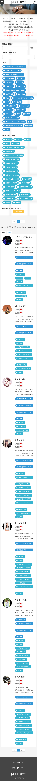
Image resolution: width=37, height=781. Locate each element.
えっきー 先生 (20, 600)
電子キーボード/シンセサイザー (14, 74)
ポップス (19, 139)
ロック (7, 143)
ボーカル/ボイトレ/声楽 (12, 118)
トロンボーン (21, 86)
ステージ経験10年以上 (26, 199)
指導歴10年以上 (25, 195)
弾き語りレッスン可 (11, 183)
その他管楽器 (9, 94)
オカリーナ (9, 114)
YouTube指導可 (10, 187)
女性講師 (17, 202)
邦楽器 (18, 114)
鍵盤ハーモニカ (21, 110)
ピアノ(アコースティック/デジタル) (15, 66)
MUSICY (18, 2)
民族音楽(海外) (10, 151)
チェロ (7, 98)
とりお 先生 (20, 379)
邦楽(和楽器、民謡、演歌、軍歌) (15, 147)
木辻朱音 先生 (20, 523)
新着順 (9, 232)
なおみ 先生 (20, 677)
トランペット (9, 86)
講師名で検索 (7, 44)
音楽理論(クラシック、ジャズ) (14, 125)
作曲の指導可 (27, 179)
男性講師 (8, 202)
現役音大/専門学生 (11, 195)
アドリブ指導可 (26, 183)
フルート (21, 78)
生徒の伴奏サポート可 (25, 187)
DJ (30, 122)
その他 (7, 129)
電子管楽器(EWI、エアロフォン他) (15, 90)
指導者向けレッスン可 (12, 163)
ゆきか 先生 (20, 440)
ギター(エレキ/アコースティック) (23, 98)
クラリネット (9, 82)
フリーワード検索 (9, 52)
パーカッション (25, 106)
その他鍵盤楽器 (10, 78)
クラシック (9, 139)
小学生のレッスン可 (11, 167)
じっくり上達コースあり (12, 179)
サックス (20, 82)
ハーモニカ (9, 110)
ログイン (34, 3)
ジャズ (28, 139)
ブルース (16, 143)
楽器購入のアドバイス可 (12, 159)
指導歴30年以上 (10, 199)
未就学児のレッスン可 (12, 171)
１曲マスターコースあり (12, 175)
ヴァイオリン (21, 94)
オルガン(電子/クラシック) (13, 70)
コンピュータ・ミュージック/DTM (15, 122)
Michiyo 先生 (20, 306)
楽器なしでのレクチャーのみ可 (14, 155)
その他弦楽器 (18, 102)
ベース (7, 102)
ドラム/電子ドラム (11, 106)
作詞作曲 (29, 125)
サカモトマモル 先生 (23, 237)
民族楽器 (27, 114)
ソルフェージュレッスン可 (13, 191)
